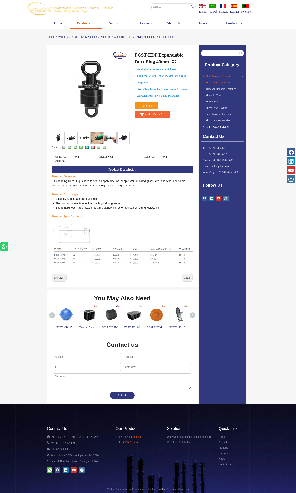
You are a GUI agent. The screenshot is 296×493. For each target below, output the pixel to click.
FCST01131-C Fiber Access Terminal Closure (156, 327)
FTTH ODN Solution (217, 126)
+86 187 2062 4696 (65, 442)
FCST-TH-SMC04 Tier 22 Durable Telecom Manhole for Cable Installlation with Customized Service (88, 327)
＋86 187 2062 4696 (227, 172)
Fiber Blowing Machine (218, 114)
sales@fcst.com (220, 166)
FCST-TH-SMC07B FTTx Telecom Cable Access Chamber (111, 327)
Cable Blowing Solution (128, 436)
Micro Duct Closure (216, 107)
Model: (58, 156)
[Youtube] (291, 170)
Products (223, 447)
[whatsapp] (49, 470)
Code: (147, 156)
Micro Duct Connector (218, 82)
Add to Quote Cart (155, 114)
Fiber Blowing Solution (218, 76)
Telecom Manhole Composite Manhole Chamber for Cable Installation (66, 327)
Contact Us (225, 464)
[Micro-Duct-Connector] (122, 225)
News (222, 458)
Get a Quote (146, 105)
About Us (224, 442)
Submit (122, 395)
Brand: (103, 156)
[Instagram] (291, 179)
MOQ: (58, 161)
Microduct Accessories (218, 120)
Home (222, 436)
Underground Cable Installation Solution (189, 436)
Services (223, 453)
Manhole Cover (214, 95)
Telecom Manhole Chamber (221, 88)
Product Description (122, 169)
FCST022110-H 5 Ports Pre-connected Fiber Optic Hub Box (179, 327)
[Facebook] (291, 152)
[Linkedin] (291, 161)
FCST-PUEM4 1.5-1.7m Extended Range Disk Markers (134, 327)
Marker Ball (212, 101)
